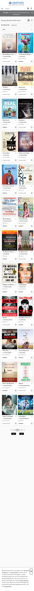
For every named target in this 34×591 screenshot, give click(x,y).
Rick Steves (22, 352)
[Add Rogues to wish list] (32, 391)
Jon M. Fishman (7, 188)
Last (22, 433)
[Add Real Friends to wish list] (16, 127)
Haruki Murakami (8, 385)
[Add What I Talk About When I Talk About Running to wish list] (16, 391)
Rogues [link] (21, 383)
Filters (4, 29)
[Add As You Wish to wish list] (16, 160)
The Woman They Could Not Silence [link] (9, 252)
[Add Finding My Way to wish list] (32, 226)
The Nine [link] (5, 87)
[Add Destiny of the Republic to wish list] (32, 160)
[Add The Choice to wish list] (32, 193)
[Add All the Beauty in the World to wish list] (16, 62)
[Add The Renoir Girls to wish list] (32, 259)
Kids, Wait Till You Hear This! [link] (25, 317)
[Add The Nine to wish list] (16, 94)
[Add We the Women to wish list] (16, 226)
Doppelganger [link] (22, 284)
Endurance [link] (22, 120)
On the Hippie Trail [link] (24, 350)
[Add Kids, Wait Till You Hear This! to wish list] (32, 325)
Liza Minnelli (23, 319)
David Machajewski (24, 418)
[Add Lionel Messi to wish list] (32, 424)
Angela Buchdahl (8, 418)
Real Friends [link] (6, 120)
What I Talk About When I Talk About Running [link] (9, 383)
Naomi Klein (22, 286)
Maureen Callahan (8, 319)
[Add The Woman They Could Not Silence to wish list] (16, 259)
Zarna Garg (22, 56)
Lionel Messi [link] (22, 416)
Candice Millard (23, 155)
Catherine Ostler (23, 253)
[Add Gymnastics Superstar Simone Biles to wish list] (16, 193)
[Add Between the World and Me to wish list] (16, 292)
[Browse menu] (31, 8)
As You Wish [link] (6, 153)
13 (21, 430)
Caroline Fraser (23, 89)
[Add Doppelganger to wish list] (32, 292)
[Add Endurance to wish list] (32, 127)
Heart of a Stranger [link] (8, 416)
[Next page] (24, 430)
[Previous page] (11, 430)
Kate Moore (6, 253)
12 (19, 430)
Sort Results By (5, 25)
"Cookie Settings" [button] (24, 580)
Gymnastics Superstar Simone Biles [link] (9, 186)
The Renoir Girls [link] (23, 252)
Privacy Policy (14, 572)
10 (15, 430)
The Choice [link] (22, 186)
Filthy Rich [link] (5, 350)
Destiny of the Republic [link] (25, 153)
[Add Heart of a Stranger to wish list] (16, 424)
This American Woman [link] (25, 54)
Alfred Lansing (23, 122)
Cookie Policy (8, 586)
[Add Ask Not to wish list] (16, 325)
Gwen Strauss (7, 89)
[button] (29, 21)
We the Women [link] (7, 219)
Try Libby (5, 12)
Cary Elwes (6, 155)
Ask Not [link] (5, 317)
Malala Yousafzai (24, 221)
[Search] (2, 8)
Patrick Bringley (7, 56)
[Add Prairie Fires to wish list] (32, 94)
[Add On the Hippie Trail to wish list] (32, 358)
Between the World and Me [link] (9, 284)
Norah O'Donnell (7, 221)
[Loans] (28, 9)
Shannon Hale (7, 122)
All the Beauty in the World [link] (9, 54)
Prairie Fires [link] (22, 87)
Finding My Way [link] (23, 219)
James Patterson (7, 352)
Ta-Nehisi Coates (8, 286)
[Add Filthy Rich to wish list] (16, 358)
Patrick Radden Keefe (25, 385)
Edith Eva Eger (23, 188)
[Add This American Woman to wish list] (32, 62)
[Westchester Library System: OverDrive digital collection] (17, 3)
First (14, 433)
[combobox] (14, 9)
